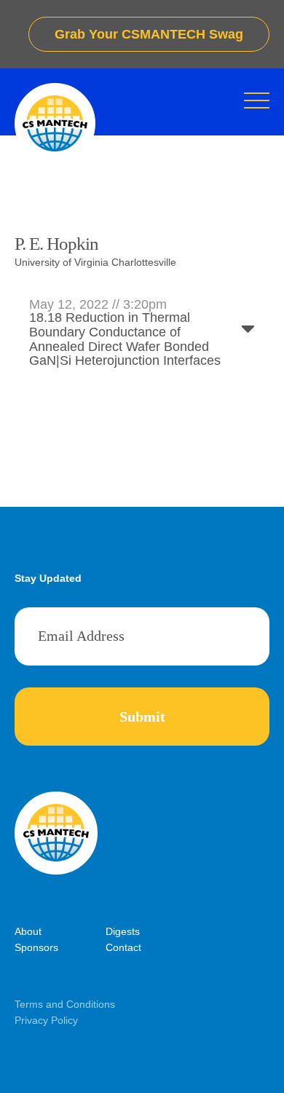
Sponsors (36, 947)
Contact (123, 947)
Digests (123, 931)
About (28, 931)
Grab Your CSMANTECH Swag (149, 34)
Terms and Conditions (65, 1004)
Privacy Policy (46, 1020)
